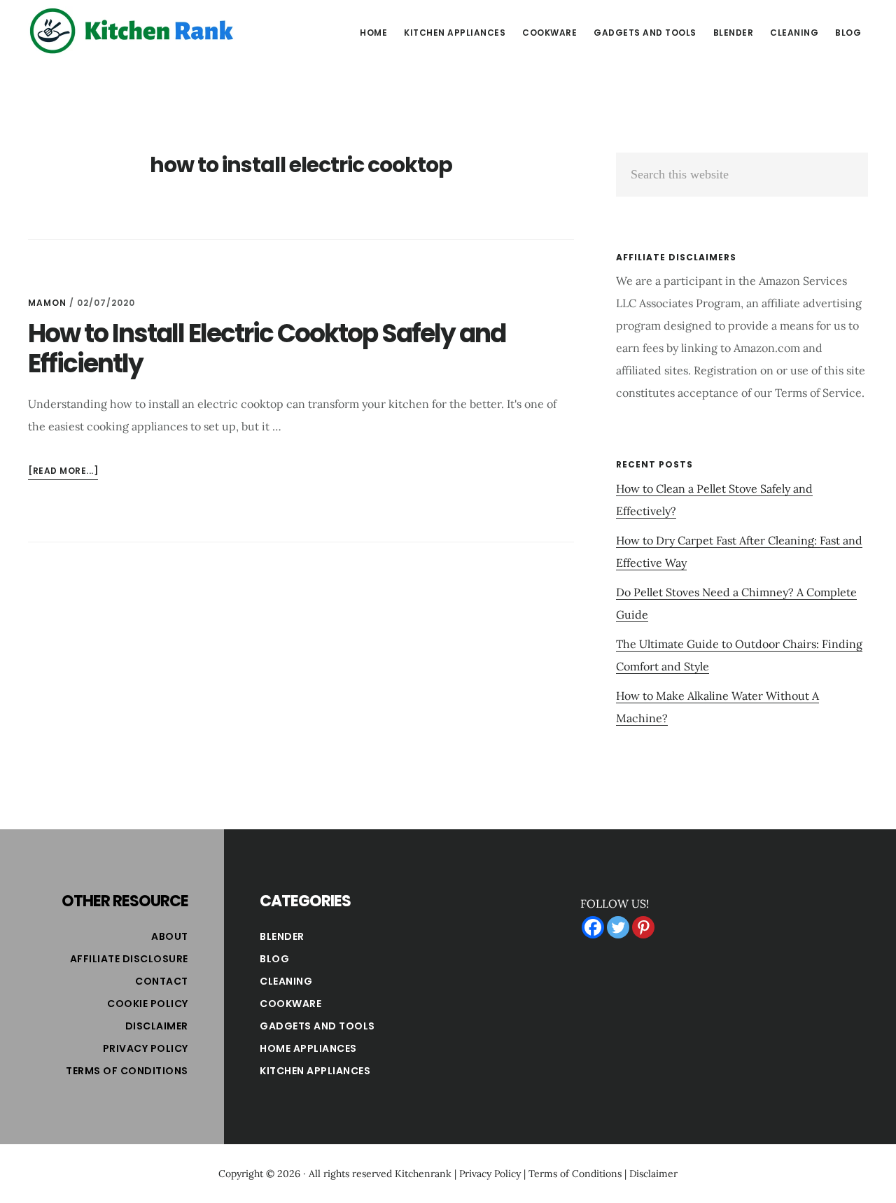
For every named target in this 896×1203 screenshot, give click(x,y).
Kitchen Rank (133, 30)
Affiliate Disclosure (129, 959)
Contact (161, 981)
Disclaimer (156, 1026)
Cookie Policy (147, 1004)
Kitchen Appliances (315, 1071)
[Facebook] (593, 927)
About (169, 936)
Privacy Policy (145, 1048)
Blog (274, 959)
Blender (282, 936)
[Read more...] (63, 472)
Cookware (290, 1004)
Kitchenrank (423, 1173)
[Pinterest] (643, 927)
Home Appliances (308, 1048)
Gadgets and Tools (317, 1026)
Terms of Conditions (127, 1071)
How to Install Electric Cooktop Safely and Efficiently (266, 348)
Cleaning (286, 981)
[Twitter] (618, 927)
